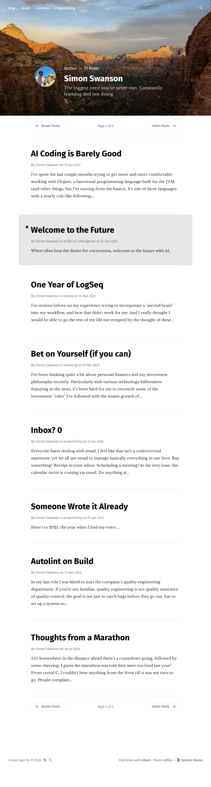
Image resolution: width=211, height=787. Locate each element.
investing (70, 365)
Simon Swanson (47, 165)
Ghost (146, 760)
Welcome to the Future (72, 230)
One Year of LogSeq (67, 285)
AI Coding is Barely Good (76, 154)
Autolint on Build (62, 561)
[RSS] (45, 760)
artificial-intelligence (79, 241)
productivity (72, 441)
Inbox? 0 (46, 430)
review (68, 296)
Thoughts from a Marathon (80, 638)
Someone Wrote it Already (79, 506)
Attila (168, 760)
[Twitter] (66, 101)
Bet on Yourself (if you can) (81, 354)
